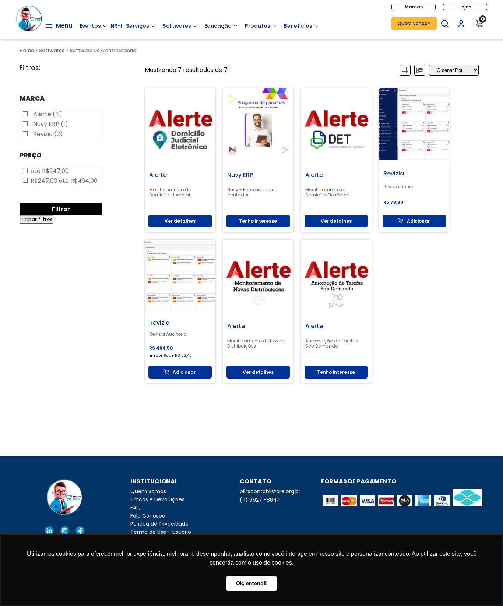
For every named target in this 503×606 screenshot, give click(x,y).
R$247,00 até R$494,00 (64, 181)
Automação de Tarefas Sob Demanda (331, 343)
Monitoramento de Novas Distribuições (255, 343)
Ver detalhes (180, 221)
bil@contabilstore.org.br (270, 491)
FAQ (135, 507)
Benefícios (298, 25)
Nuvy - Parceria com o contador (252, 192)
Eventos (90, 25)
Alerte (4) (47, 114)
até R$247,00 (50, 171)
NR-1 (116, 25)
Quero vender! (414, 23)
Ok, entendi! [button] (251, 583)
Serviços (137, 25)
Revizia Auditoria (168, 334)
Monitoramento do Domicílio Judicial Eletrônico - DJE (170, 192)
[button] (445, 23)
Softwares (177, 25)
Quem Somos (148, 491)
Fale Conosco (147, 515)
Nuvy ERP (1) (50, 124)
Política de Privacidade (159, 523)
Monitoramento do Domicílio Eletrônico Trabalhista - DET (327, 192)
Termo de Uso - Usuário (160, 532)
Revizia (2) (48, 134)
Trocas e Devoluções (157, 499)
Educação (218, 25)
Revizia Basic (398, 186)
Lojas (465, 7)
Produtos (257, 25)
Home (27, 50)
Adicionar (418, 221)
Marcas (414, 7)
